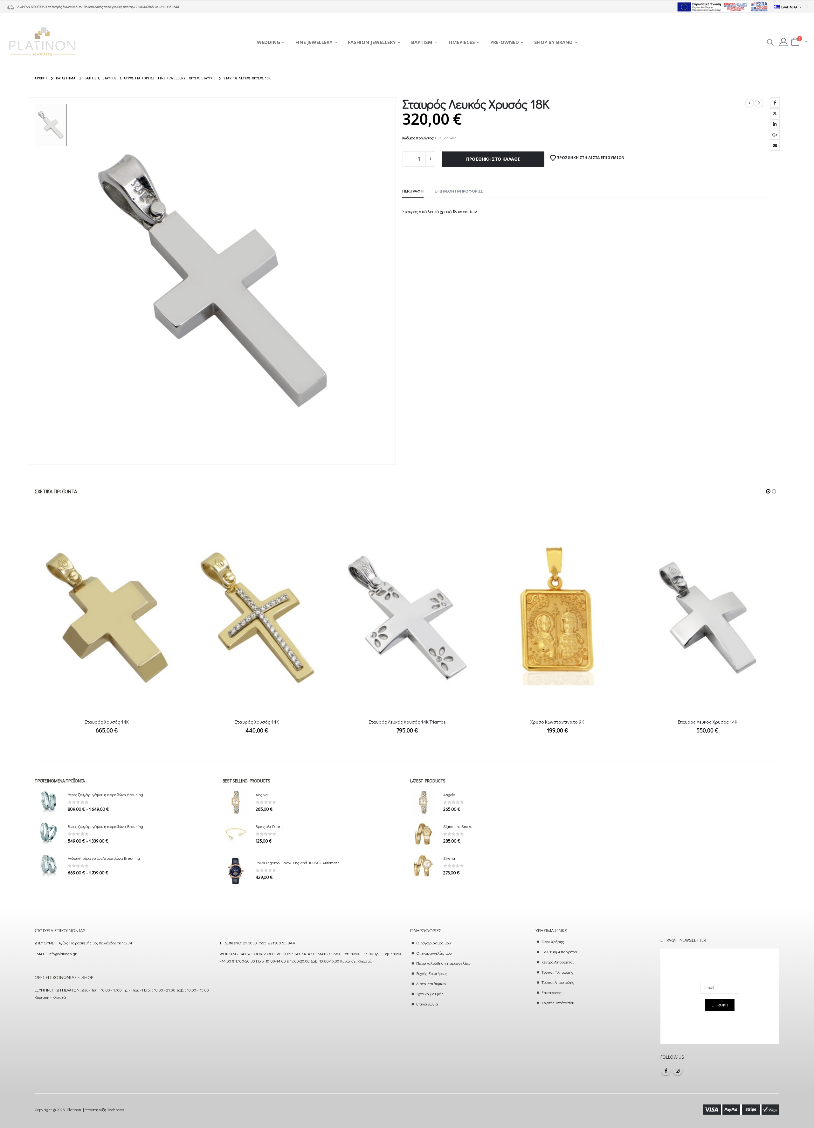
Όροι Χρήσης (553, 941)
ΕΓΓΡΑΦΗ (720, 1004)
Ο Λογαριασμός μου (433, 942)
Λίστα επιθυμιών (431, 983)
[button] (770, 42)
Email (775, 146)
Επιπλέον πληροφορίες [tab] (459, 190)
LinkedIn (775, 124)
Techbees (115, 1109)
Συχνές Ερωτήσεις (431, 973)
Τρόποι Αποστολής (558, 982)
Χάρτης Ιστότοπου (558, 1002)
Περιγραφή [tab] (413, 190)
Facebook (775, 102)
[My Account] (784, 42)
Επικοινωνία (427, 1003)
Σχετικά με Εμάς (430, 993)
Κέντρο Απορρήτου (558, 961)
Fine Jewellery (314, 42)
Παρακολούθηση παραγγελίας (443, 963)
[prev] (749, 103)
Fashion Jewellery (372, 42)
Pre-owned (504, 42)
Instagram (677, 1070)
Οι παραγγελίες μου (434, 953)
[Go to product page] (107, 618)
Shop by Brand (553, 42)
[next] (759, 103)
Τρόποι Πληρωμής (557, 972)
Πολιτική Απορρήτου (560, 951)
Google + (775, 135)
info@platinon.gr (62, 953)
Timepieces (461, 42)
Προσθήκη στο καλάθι (493, 159)
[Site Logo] (42, 42)
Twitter (775, 113)
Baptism (421, 42)
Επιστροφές (552, 992)
